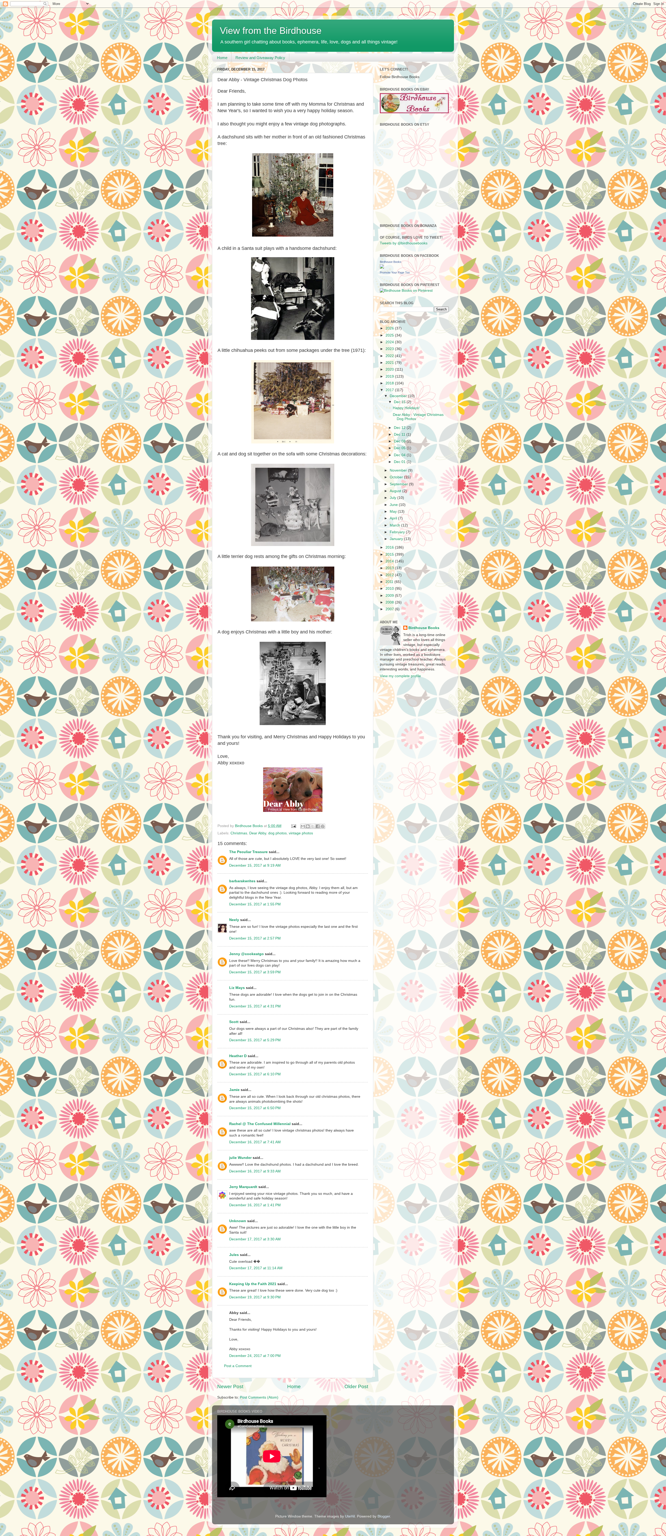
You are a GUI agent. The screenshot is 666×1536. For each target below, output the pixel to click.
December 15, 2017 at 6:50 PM (255, 1108)
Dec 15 (400, 402)
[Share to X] (312, 826)
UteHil (350, 1516)
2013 (390, 568)
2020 (390, 369)
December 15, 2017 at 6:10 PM (255, 1074)
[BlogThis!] (307, 826)
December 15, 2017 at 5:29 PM (255, 1040)
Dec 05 (400, 448)
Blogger (383, 1516)
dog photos (277, 833)
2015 (390, 554)
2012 (390, 575)
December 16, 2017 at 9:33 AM (255, 1171)
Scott (234, 1022)
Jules (234, 1255)
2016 (390, 547)
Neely (234, 920)
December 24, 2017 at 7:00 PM (255, 1356)
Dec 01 (400, 462)
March (395, 525)
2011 (390, 582)
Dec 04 (400, 455)
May (394, 511)
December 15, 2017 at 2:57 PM (255, 938)
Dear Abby (257, 833)
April (394, 518)
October (397, 477)
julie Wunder (240, 1158)
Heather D (238, 1056)
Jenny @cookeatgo (246, 954)
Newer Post (230, 1386)
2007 (390, 609)
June (394, 505)
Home (222, 57)
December (399, 396)
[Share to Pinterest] (322, 826)
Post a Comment (238, 1366)
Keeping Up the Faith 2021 (252, 1284)
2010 (390, 589)
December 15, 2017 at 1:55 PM (255, 904)
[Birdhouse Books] (382, 267)
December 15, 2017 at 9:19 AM (255, 865)
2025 (390, 335)
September (399, 484)
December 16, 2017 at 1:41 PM (255, 1205)
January (397, 539)
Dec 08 (400, 441)
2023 (390, 349)
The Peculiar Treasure (248, 852)
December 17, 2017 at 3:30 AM (255, 1239)
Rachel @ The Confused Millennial (260, 1124)
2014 (390, 561)
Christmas (238, 833)
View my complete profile (400, 676)
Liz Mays (237, 988)
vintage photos (301, 833)
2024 (390, 342)
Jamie (234, 1090)
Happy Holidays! (406, 408)
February (398, 532)
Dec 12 (400, 428)
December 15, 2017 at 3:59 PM (255, 972)
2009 (390, 596)
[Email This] (302, 826)
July (393, 498)
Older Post (356, 1386)
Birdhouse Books (390, 261)
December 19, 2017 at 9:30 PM (255, 1297)
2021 (390, 363)
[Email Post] (293, 826)
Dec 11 (400, 434)
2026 (390, 328)
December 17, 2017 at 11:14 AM (256, 1268)
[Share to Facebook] (317, 826)
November (399, 470)
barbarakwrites (242, 881)
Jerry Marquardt (243, 1187)
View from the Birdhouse (271, 30)
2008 (390, 602)
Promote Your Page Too (395, 272)
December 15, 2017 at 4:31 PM (255, 1006)
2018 (390, 383)
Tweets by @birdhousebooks (403, 243)
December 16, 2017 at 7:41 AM (255, 1142)
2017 (390, 390)
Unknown (237, 1221)
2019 (390, 376)
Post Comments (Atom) (259, 1397)
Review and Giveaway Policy (260, 57)
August (396, 491)
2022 (390, 356)
